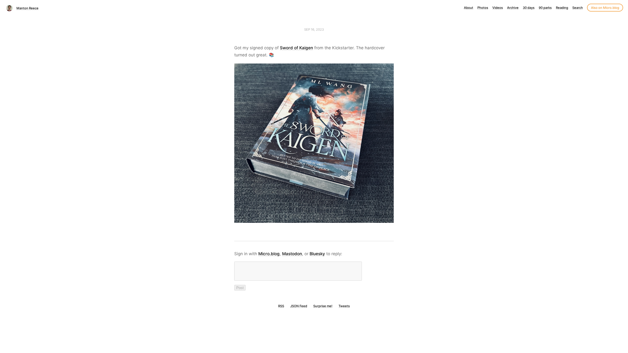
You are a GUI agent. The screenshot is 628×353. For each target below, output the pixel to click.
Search (577, 8)
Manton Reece (27, 8)
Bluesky (317, 253)
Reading (562, 8)
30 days (529, 8)
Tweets (344, 306)
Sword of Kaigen (296, 47)
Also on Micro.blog (605, 8)
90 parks (545, 8)
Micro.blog (269, 253)
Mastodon (292, 253)
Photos (482, 8)
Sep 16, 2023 (314, 29)
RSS (281, 306)
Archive (513, 8)
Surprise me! (322, 306)
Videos (497, 8)
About (468, 8)
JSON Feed (298, 306)
